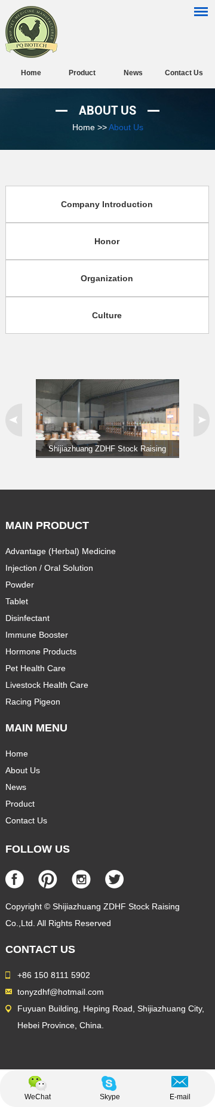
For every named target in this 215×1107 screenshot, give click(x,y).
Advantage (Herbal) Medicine (60, 551)
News (133, 73)
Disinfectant (27, 618)
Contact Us (184, 73)
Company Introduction (107, 204)
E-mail (180, 1097)
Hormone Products (40, 651)
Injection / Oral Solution (49, 568)
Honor (106, 241)
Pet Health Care (35, 668)
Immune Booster (36, 634)
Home (31, 73)
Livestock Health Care (46, 685)
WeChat (37, 1097)
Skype (110, 1097)
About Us (126, 127)
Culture (107, 315)
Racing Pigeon (32, 701)
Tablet (16, 601)
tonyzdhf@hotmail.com (60, 992)
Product (82, 73)
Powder (19, 584)
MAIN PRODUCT (47, 525)
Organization (107, 278)
